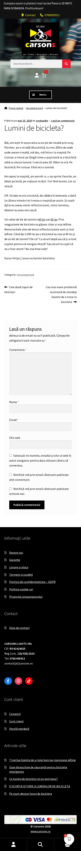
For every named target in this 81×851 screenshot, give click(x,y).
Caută (40, 844)
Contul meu (13, 844)
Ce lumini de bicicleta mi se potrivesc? (33, 779)
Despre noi (16, 552)
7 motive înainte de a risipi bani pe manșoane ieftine (42, 760)
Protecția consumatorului (25, 597)
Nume (14, 402)
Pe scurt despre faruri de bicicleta (30, 794)
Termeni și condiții (21, 575)
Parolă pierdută (19, 729)
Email (14, 420)
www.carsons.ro (40, 831)
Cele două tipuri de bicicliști (18, 289)
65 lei (54, 219)
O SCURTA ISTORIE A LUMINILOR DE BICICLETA (39, 786)
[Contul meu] (37, 75)
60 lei (41, 219)
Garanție (14, 560)
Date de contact (19, 628)
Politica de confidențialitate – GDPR (32, 582)
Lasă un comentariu (63, 120)
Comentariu (18, 350)
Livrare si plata (18, 567)
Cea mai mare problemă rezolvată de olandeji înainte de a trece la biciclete (61, 294)
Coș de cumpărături (62, 841)
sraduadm (42, 120)
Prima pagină (16, 108)
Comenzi (15, 714)
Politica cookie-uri (21, 589)
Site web (14, 438)
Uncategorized (34, 108)
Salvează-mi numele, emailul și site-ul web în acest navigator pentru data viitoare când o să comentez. (40, 460)
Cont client (16, 721)
